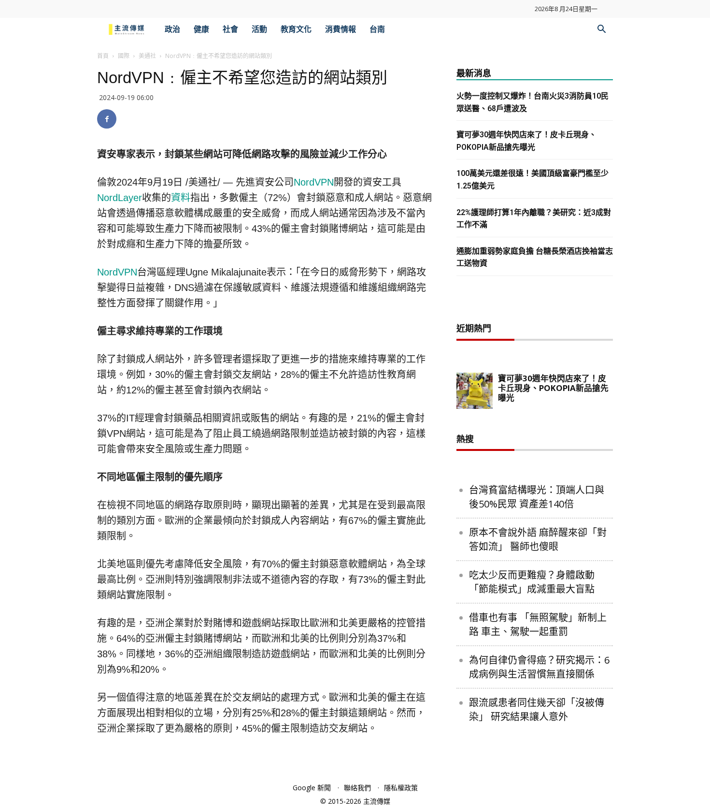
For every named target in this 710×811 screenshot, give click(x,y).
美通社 (147, 56)
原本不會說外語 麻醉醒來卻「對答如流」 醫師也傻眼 (538, 539)
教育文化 (296, 29)
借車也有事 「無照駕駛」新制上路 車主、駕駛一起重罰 (538, 624)
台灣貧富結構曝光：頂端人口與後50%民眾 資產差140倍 (536, 496)
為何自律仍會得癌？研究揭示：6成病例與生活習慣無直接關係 (539, 667)
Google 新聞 (312, 787)
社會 (230, 29)
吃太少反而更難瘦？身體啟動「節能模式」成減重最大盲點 (532, 581)
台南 (377, 29)
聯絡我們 (357, 787)
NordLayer (119, 197)
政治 (172, 29)
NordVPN (314, 182)
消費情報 (340, 29)
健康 (201, 29)
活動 (259, 29)
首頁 (103, 56)
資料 (180, 197)
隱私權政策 (401, 787)
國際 (123, 56)
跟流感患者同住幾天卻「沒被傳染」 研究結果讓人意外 (536, 709)
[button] (601, 30)
